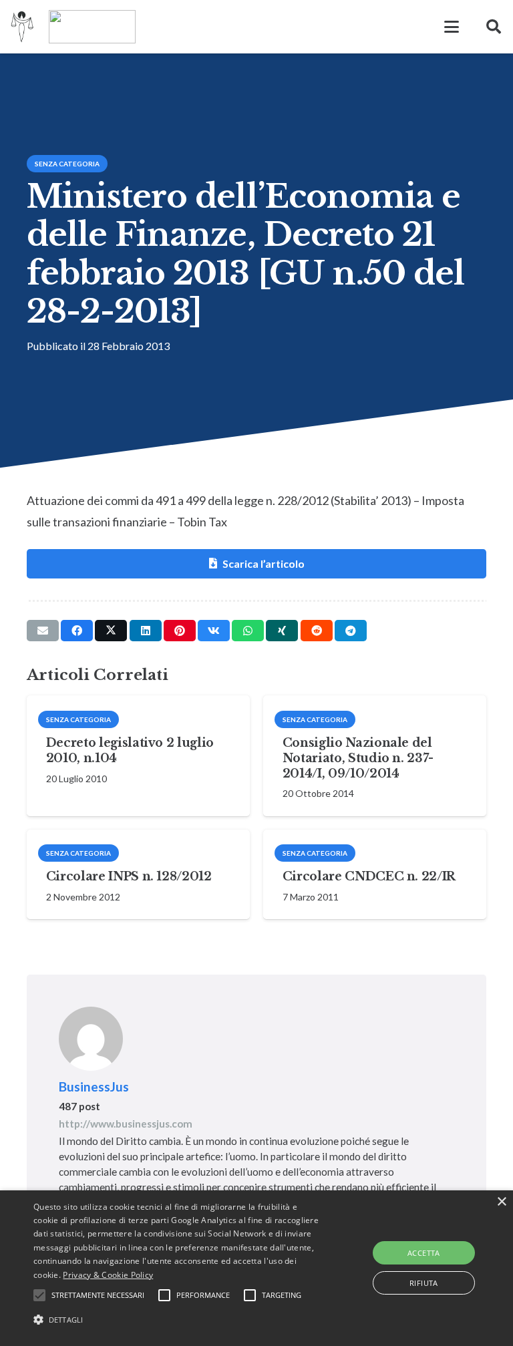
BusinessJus (94, 1086)
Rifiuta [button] (423, 1283)
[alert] (256, 1268)
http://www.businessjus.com (125, 1124)
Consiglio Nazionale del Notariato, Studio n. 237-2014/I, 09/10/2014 (358, 758)
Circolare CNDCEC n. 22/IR (369, 876)
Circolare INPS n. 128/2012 (129, 876)
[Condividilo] (77, 630)
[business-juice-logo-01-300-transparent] (22, 26)
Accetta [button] (423, 1253)
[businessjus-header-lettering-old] (92, 26)
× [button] (501, 1202)
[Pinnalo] (180, 630)
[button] (452, 26)
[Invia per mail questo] (43, 630)
